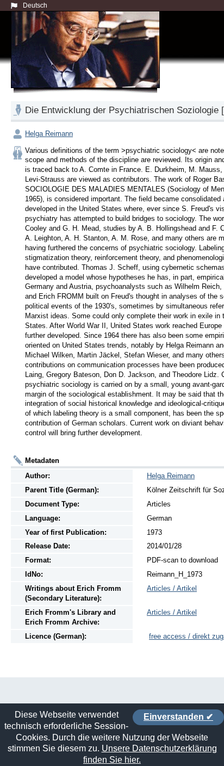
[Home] (87, 62)
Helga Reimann (49, 133)
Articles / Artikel (172, 588)
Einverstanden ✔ (178, 716)
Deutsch (35, 5)
